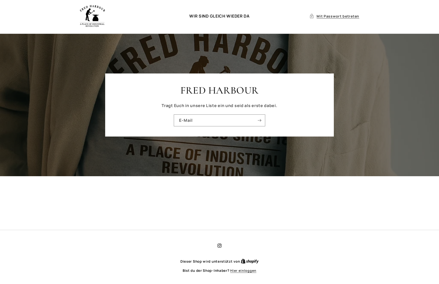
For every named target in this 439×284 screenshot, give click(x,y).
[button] (334, 16)
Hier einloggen (243, 270)
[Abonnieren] (259, 120)
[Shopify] (250, 261)
